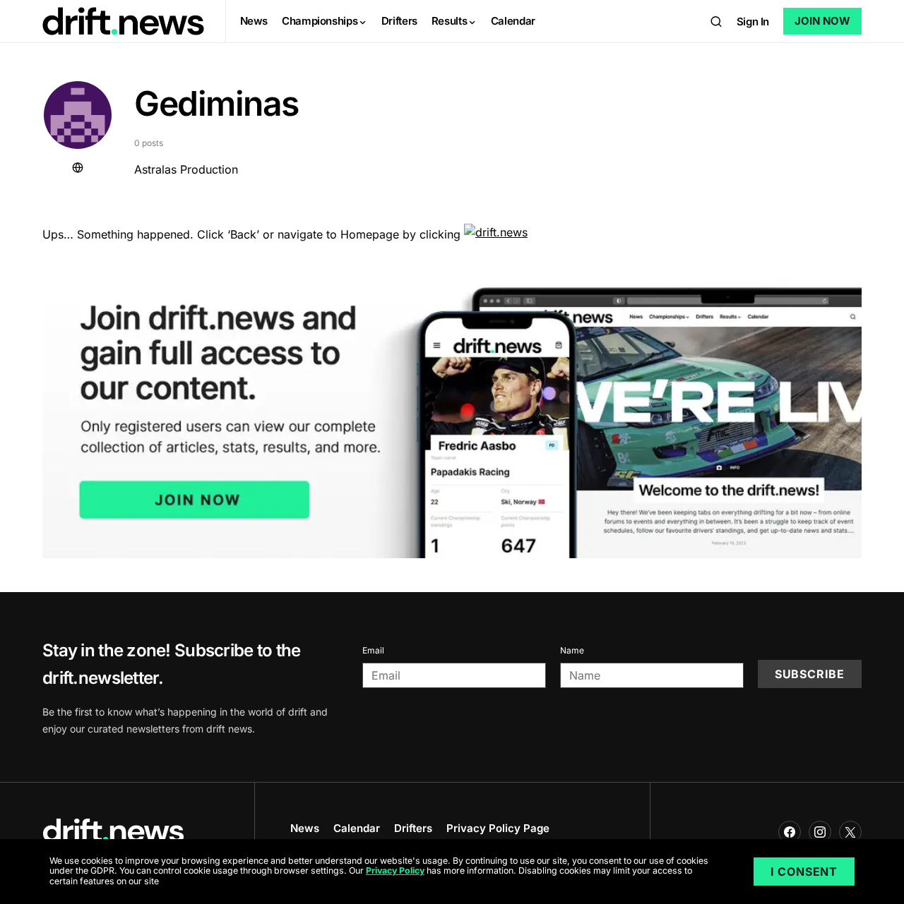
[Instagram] (820, 832)
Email (373, 650)
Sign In (753, 21)
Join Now (822, 21)
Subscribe (810, 674)
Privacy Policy (395, 871)
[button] (716, 21)
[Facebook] (789, 832)
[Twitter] (850, 832)
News (304, 828)
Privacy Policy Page (497, 828)
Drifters (413, 828)
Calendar (356, 828)
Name (572, 650)
